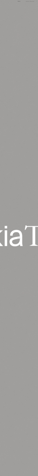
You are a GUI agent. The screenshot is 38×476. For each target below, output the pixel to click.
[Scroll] (19, 473)
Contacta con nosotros (31, 1)
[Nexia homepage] (19, 1)
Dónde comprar (27, 1)
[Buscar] (37, 1)
